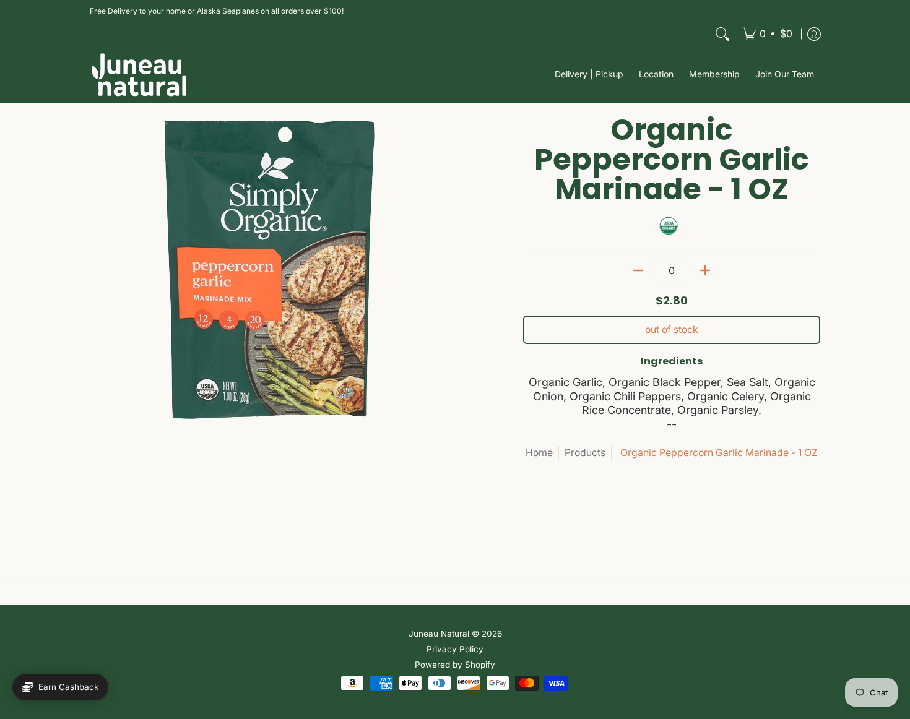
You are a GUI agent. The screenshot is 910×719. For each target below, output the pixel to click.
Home (539, 453)
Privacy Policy (455, 649)
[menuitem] (767, 34)
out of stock (671, 329)
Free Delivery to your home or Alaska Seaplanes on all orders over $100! (217, 10)
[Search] (722, 34)
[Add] (705, 270)
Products (585, 453)
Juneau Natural (439, 634)
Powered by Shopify (455, 664)
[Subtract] (638, 270)
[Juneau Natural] (139, 74)
